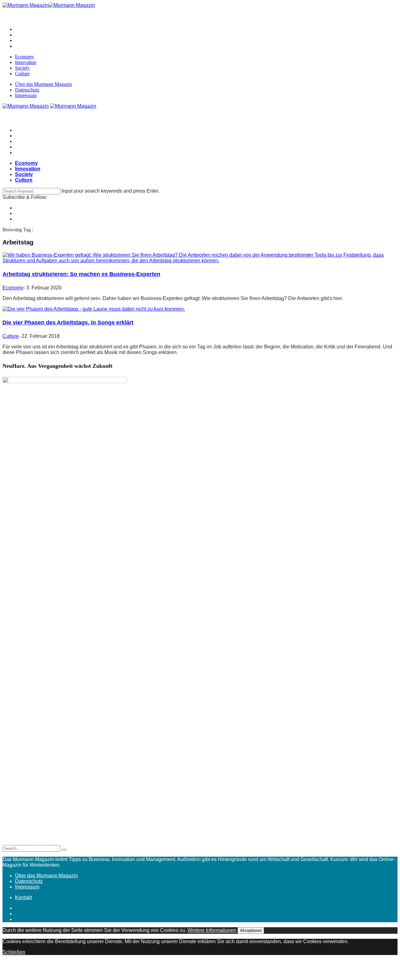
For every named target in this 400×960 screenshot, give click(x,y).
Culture (22, 73)
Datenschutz (27, 89)
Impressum (26, 95)
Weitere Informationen (212, 930)
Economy (24, 56)
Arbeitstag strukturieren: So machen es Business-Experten (81, 274)
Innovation (25, 62)
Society (22, 68)
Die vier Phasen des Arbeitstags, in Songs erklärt (67, 322)
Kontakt (23, 897)
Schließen (13, 952)
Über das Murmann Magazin (43, 84)
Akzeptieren (251, 930)
